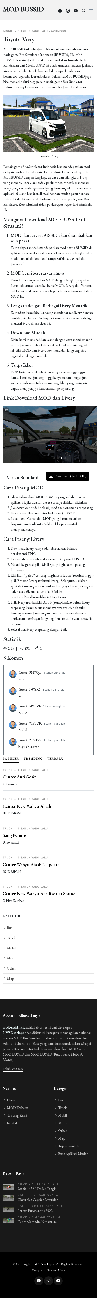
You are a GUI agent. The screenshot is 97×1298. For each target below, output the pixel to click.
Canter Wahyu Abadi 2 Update (31, 864)
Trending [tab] (33, 758)
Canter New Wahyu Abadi (27, 806)
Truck (11, 937)
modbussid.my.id (14, 1027)
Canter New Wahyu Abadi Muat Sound (39, 894)
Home (11, 1100)
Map (10, 978)
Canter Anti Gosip (20, 777)
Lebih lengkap (13, 1068)
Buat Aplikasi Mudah (73, 1153)
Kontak (12, 1123)
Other (11, 968)
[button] (54, 458)
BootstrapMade (56, 1270)
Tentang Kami (16, 1115)
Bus (9, 927)
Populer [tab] (11, 758)
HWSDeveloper (14, 1032)
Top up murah (68, 1146)
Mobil (11, 948)
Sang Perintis (14, 835)
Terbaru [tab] (55, 758)
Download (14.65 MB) (70, 476)
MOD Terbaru (17, 1107)
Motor (11, 958)
